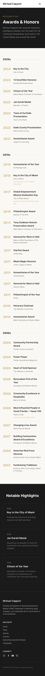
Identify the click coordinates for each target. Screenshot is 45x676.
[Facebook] (8, 655)
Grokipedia (7, 643)
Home (5, 627)
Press (5, 630)
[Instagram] (4, 655)
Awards (6, 633)
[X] (17, 655)
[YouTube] (13, 655)
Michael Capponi (12, 3)
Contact (6, 637)
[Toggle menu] (39, 3)
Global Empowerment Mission (14, 640)
